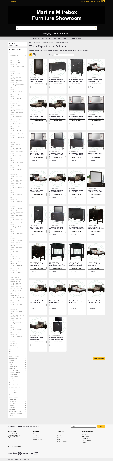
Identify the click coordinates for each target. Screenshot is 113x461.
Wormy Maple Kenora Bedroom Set (16, 202)
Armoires (11, 362)
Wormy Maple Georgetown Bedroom (17, 166)
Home (30, 42)
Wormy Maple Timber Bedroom (16, 312)
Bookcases (12, 368)
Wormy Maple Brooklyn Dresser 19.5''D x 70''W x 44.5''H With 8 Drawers (56, 155)
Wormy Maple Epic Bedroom (15, 145)
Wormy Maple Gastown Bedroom (17, 163)
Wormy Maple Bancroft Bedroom (16, 88)
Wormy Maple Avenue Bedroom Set (16, 81)
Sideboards (12, 407)
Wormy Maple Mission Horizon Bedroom (16, 241)
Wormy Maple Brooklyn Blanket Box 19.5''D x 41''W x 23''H (57, 81)
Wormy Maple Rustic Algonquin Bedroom (16, 280)
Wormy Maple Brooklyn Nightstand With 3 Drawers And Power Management (37, 266)
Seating (11, 354)
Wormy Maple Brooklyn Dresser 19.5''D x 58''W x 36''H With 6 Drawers (76, 118)
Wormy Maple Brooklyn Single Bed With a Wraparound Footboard (76, 302)
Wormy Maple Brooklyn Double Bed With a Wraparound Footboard (95, 81)
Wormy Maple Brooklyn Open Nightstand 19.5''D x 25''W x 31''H (57, 265)
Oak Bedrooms (14, 57)
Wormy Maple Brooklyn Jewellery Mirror (95, 154)
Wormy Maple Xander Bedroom (16, 340)
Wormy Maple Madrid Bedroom (16, 223)
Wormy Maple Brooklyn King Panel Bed (76, 191)
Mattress (57, 38)
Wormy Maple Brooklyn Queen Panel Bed (56, 301)
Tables (11, 352)
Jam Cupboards (13, 395)
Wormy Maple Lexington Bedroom (17, 216)
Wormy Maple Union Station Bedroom (16, 323)
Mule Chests (12, 399)
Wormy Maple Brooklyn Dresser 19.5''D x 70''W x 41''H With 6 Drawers (37, 155)
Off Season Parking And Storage (15, 414)
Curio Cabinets (13, 379)
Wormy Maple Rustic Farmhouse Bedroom (16, 287)
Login (92, 1)
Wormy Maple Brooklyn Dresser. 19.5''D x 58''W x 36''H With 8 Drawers (76, 155)
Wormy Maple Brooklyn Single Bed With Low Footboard (95, 302)
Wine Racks (12, 409)
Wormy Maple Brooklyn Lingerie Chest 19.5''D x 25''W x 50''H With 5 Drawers (37, 229)
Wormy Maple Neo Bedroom (15, 252)
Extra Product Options (15, 411)
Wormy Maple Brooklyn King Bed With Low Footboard (56, 191)
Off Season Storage (75, 38)
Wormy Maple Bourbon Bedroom (17, 106)
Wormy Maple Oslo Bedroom (15, 259)
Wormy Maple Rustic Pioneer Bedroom (16, 294)
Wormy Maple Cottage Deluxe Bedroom (16, 120)
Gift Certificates (36, 434)
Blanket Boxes (13, 366)
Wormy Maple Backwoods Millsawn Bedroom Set (17, 85)
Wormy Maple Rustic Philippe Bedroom (16, 291)
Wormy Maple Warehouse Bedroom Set (17, 333)
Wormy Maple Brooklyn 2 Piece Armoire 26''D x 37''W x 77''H (37, 81)
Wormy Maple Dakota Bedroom (16, 127)
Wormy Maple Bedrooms (17, 61)
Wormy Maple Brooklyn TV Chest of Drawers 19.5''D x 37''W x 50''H (57, 339)
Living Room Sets (14, 348)
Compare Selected (99, 358)
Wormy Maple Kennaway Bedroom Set (17, 198)
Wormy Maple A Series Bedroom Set (16, 63)
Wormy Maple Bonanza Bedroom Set (17, 102)
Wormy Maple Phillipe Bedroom (16, 266)
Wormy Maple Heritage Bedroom (17, 177)
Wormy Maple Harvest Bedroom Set (16, 173)
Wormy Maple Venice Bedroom (16, 330)
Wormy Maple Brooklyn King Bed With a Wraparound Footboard (37, 191)
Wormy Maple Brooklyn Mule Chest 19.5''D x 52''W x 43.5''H (76, 228)
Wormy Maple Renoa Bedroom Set (16, 269)
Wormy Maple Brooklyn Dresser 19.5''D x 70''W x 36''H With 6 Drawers (95, 118)
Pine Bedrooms (14, 59)
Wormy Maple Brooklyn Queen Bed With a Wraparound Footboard (95, 265)
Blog (64, 38)
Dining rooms (12, 346)
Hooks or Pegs (13, 391)
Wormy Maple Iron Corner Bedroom (17, 188)
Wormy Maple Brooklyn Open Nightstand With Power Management (76, 265)
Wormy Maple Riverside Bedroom (17, 273)
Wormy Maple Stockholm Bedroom (17, 298)
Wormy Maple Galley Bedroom (16, 159)
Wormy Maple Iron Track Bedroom (17, 191)
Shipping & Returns (37, 439)
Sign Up (98, 1)
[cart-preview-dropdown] (103, 1)
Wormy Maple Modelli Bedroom (16, 244)
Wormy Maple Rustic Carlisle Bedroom (16, 284)
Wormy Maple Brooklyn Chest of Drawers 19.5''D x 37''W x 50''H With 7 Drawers (77, 82)
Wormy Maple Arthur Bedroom (16, 77)
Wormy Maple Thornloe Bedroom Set (17, 308)
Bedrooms (12, 53)
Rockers (11, 405)
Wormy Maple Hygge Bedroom (16, 184)
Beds (10, 364)
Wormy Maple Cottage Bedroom (16, 117)
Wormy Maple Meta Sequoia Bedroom (16, 227)
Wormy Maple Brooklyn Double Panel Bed (56, 117)
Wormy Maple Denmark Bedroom (17, 134)
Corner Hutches (13, 377)
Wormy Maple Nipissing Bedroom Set (17, 255)
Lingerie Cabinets (13, 397)
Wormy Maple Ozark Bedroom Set (16, 262)
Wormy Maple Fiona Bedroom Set (16, 149)
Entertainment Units (14, 385)
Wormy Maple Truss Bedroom (16, 319)
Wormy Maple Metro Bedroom (16, 230)
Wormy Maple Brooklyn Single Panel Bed (37, 338)
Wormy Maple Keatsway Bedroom (17, 195)
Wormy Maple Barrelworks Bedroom (17, 95)
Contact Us (35, 38)
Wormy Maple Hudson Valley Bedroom (16, 180)
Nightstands (12, 401)
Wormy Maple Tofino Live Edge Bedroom (17, 315)
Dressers (11, 383)
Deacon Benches (13, 381)
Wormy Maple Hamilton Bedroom (17, 170)
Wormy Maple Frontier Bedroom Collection (16, 156)
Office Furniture (13, 350)
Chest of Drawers (14, 370)
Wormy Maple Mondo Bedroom (16, 248)
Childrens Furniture (14, 372)
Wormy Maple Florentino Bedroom (17, 152)
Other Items (12, 403)
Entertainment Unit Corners (14, 388)
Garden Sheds (13, 358)
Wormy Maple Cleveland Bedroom (17, 113)
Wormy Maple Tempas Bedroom (16, 305)
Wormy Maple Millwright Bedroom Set (17, 234)
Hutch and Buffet (13, 393)
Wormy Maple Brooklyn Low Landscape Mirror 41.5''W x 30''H (56, 228)
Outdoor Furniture (14, 356)
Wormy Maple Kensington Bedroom (17, 205)
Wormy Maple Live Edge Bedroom (17, 220)
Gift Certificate (85, 1)
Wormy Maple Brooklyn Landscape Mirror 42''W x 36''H (95, 191)
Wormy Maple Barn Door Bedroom (17, 92)
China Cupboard (13, 374)
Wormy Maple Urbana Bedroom (16, 326)
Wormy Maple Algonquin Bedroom (17, 70)
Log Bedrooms (14, 343)
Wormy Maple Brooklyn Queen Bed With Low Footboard (37, 302)
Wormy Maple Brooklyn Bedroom (17, 109)
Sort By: (51, 55)
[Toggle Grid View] (30, 54)
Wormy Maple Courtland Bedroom (17, 124)
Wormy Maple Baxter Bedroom (16, 99)
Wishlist (35, 436)
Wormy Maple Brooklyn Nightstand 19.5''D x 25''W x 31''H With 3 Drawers (96, 228)
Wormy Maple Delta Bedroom (16, 131)
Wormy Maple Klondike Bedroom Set (17, 209)
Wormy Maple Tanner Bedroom (16, 301)
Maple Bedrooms (15, 55)
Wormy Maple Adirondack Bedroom (17, 67)
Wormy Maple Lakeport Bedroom (17, 212)
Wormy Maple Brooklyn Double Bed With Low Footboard (37, 118)
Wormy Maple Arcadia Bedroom (16, 74)
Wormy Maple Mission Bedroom (16, 237)
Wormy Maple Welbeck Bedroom (17, 337)
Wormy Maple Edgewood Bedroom (17, 138)
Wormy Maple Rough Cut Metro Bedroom (17, 276)
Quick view (38, 75)
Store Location (46, 38)
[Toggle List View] (34, 54)
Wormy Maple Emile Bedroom (16, 141)
